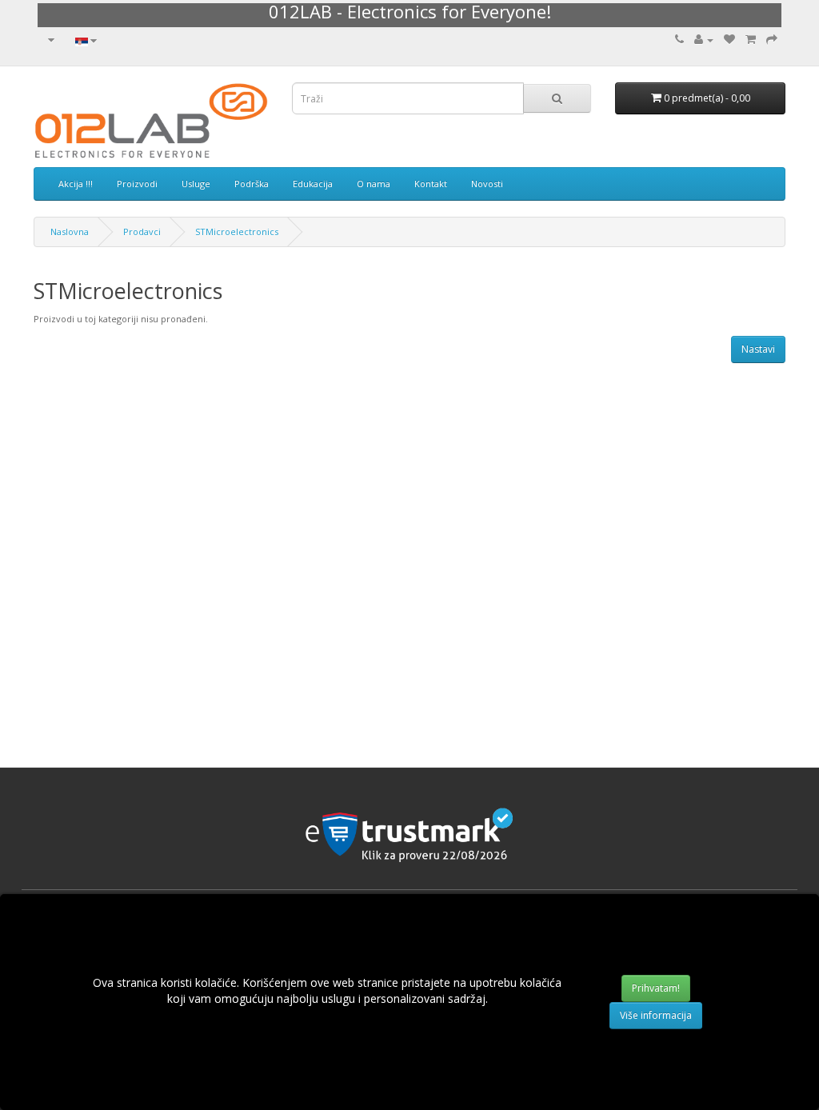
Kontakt (430, 184)
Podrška (251, 184)
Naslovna (69, 232)
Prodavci (142, 232)
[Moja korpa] (750, 40)
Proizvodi (137, 184)
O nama (373, 184)
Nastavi (758, 349)
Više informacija (656, 1015)
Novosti (487, 184)
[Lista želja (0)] (729, 40)
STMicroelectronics (236, 232)
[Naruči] (771, 40)
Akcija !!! (75, 184)
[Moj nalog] (703, 40)
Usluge (196, 184)
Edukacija (313, 184)
